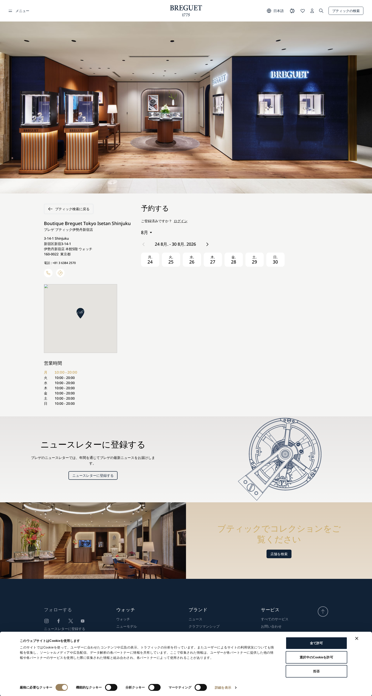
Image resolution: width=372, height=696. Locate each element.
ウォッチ (123, 619)
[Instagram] (46, 621)
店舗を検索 (279, 554)
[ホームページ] (186, 10)
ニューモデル (126, 626)
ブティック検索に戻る (72, 209)
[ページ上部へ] (323, 611)
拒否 (316, 671)
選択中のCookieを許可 (316, 657)
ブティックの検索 (346, 10)
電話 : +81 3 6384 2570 (60, 263)
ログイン (181, 221)
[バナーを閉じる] (356, 638)
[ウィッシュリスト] (303, 11)
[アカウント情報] (312, 10)
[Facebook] (58, 621)
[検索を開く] (321, 10)
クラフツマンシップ (204, 626)
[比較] (292, 11)
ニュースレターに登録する (93, 475)
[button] (80, 313)
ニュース (195, 619)
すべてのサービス (274, 619)
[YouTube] (82, 621)
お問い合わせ (271, 626)
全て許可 (316, 643)
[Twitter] (70, 621)
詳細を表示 (223, 687)
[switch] (111, 687)
